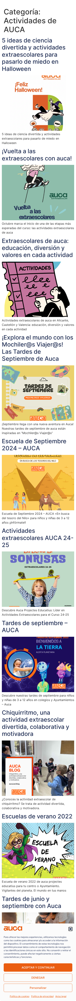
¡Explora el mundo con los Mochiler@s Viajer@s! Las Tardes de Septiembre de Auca (37, 348)
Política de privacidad (42, 996)
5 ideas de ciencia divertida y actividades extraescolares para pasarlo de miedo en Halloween (33, 54)
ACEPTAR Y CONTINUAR (38, 967)
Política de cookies (19, 996)
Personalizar (38, 988)
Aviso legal (60, 996)
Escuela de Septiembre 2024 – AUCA (34, 445)
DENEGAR (38, 977)
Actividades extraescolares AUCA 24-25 (38, 538)
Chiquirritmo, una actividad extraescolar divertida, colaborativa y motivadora (35, 723)
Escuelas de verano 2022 (37, 816)
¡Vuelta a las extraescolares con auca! (37, 155)
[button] (70, 929)
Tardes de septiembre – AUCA (35, 626)
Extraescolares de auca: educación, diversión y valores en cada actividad (37, 248)
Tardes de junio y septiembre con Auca (31, 902)
